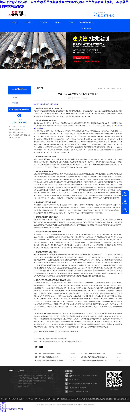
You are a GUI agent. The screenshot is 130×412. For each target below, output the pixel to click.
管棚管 (35, 384)
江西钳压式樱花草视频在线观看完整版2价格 (94, 357)
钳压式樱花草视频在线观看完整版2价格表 (93, 353)
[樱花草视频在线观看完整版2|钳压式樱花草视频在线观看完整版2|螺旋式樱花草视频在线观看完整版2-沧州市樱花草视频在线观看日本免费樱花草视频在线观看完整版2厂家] (17, 13)
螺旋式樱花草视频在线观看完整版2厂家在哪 (48, 353)
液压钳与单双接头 (23, 386)
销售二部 (3, 407)
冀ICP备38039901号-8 (80, 387)
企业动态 (15, 97)
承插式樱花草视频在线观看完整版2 (84, 405)
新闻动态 (58, 22)
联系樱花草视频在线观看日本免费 (86, 25)
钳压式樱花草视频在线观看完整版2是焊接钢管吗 (53, 338)
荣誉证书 (72, 22)
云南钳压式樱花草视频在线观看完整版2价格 (94, 361)
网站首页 (15, 22)
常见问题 (15, 103)
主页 (105, 88)
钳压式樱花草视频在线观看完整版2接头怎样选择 (49, 361)
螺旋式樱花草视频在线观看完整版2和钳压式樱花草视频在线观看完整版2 (60, 341)
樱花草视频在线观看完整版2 (47, 331)
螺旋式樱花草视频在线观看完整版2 (63, 405)
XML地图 (82, 399)
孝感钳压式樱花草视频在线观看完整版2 (46, 104)
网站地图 (3, 411)
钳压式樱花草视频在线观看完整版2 (116, 399)
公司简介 (29, 22)
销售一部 (3, 405)
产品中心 (44, 22)
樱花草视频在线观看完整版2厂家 (96, 399)
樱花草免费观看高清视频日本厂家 (69, 331)
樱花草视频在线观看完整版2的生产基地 (46, 357)
